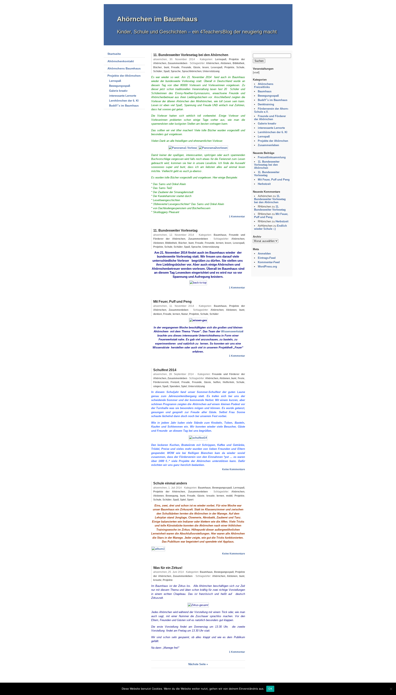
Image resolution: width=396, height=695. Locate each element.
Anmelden (264, 253)
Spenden (175, 386)
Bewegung (172, 495)
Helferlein (228, 382)
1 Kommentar (237, 216)
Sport (190, 499)
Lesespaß (216, 67)
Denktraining (266, 104)
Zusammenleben (177, 63)
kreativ (210, 495)
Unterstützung (211, 71)
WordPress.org (267, 266)
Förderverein (161, 382)
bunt (166, 67)
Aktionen (225, 63)
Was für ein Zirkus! (167, 568)
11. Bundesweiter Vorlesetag (175, 230)
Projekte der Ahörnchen (124, 75)
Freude (175, 67)
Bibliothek (238, 63)
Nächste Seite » (198, 664)
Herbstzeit (264, 183)
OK (270, 688)
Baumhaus (220, 234)
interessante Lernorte (122, 95)
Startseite (114, 53)
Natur (184, 314)
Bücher (157, 67)
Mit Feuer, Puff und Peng (172, 301)
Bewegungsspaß (119, 85)
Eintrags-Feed (267, 257)
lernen (219, 242)
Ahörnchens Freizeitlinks (263, 85)
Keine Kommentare (233, 469)
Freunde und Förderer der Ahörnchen (270, 118)
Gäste (196, 67)
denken (157, 314)
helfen (216, 382)
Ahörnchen (212, 63)
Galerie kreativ (118, 90)
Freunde (186, 67)
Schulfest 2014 (164, 370)
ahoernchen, (174, 59)
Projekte (229, 67)
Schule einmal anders (170, 483)
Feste (241, 378)
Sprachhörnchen (192, 71)
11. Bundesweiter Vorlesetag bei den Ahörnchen (190, 55)
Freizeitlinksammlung (272, 157)
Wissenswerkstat (231, 331)
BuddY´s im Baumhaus (124, 105)
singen (157, 386)
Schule (240, 67)
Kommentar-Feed (269, 262)
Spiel (184, 386)
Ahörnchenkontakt (120, 61)
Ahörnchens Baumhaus (124, 68)
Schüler (157, 71)
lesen (205, 67)
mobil (229, 495)
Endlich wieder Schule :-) (270, 227)
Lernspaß (115, 80)
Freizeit (175, 382)
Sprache (176, 71)
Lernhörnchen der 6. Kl (124, 100)
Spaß (167, 71)
